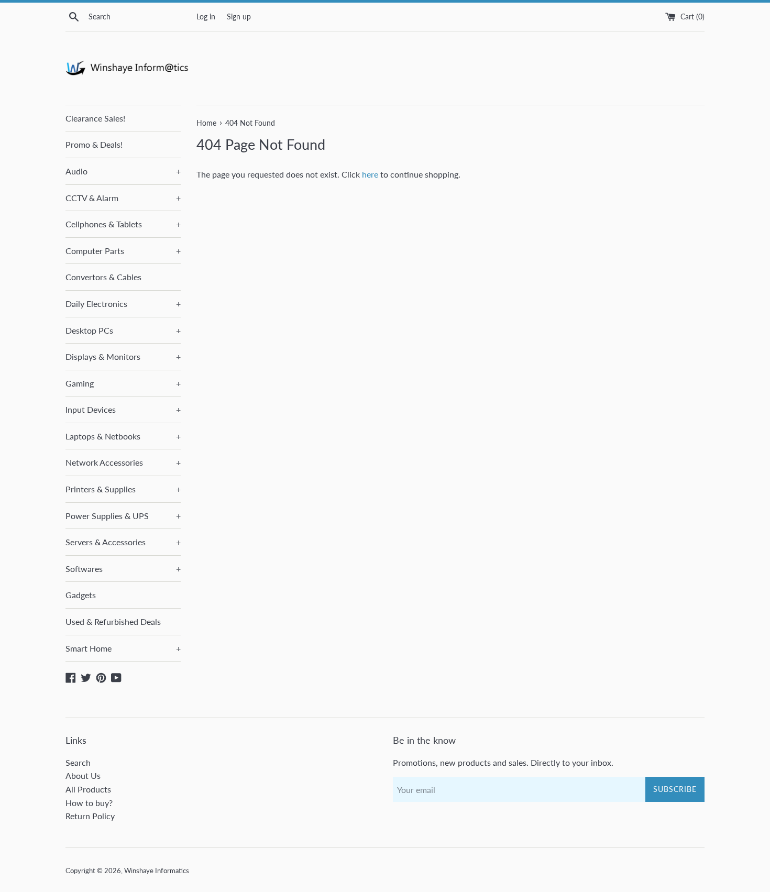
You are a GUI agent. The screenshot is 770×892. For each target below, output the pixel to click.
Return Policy (90, 816)
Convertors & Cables (103, 277)
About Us (83, 775)
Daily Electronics (123, 304)
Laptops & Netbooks (123, 436)
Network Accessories (123, 462)
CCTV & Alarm (123, 198)
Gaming (123, 383)
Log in (205, 16)
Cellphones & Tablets (123, 224)
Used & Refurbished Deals (113, 621)
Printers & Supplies (123, 489)
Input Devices (123, 409)
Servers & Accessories (123, 542)
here (370, 174)
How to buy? (89, 803)
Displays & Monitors (123, 356)
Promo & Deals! (94, 144)
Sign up (239, 16)
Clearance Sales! (95, 118)
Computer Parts (123, 251)
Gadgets (80, 595)
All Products (88, 789)
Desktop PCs (123, 330)
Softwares (123, 569)
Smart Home (123, 648)
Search (78, 762)
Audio (123, 171)
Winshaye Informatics (156, 870)
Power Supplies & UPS (123, 516)
